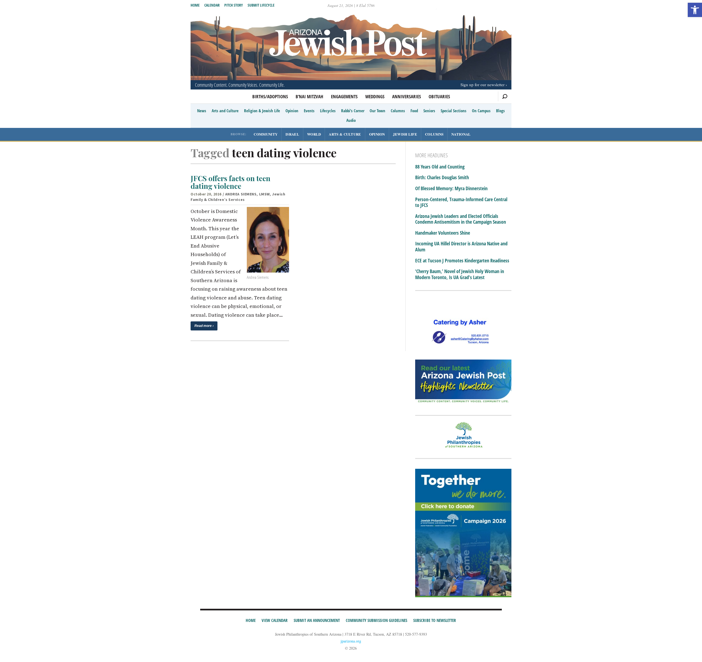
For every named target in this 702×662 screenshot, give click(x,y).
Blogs (500, 110)
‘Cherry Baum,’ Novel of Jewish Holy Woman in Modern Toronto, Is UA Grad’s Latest (459, 274)
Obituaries (439, 96)
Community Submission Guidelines (376, 620)
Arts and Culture (225, 110)
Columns (398, 110)
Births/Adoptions (270, 96)
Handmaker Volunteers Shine (442, 233)
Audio (351, 120)
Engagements (344, 96)
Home (195, 5)
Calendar (212, 5)
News (201, 110)
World (314, 134)
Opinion (291, 110)
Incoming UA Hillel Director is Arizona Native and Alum (461, 247)
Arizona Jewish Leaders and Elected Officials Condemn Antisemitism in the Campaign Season (460, 219)
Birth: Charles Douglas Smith (442, 178)
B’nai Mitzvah (309, 96)
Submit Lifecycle (261, 5)
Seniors (429, 110)
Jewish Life (405, 134)
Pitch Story (233, 5)
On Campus (481, 110)
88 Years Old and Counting (440, 167)
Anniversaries (406, 96)
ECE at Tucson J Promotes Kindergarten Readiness (462, 261)
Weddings (374, 96)
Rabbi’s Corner (352, 110)
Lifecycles (328, 110)
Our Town (377, 110)
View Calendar (275, 620)
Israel (292, 134)
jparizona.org (351, 641)
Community (266, 134)
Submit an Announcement (317, 620)
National (461, 134)
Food (414, 110)
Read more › (204, 326)
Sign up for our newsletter (482, 84)
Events (309, 110)
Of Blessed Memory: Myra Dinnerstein (451, 189)
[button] (695, 10)
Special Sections (453, 110)
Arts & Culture (345, 134)
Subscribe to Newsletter (434, 620)
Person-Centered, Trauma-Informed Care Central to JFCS (461, 202)
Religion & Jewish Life (262, 110)
